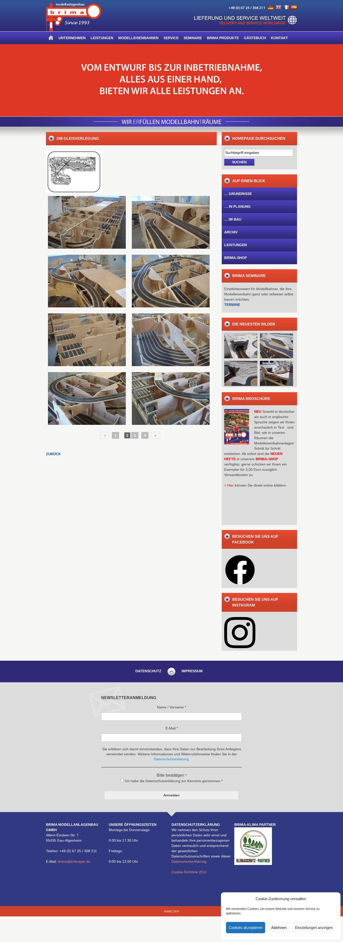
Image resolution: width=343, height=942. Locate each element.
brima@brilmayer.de (74, 861)
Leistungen (102, 38)
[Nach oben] (171, 675)
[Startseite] (51, 38)
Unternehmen (72, 38)
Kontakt (279, 38)
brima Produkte (223, 38)
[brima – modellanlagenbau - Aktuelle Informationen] (73, 30)
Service (171, 38)
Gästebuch (255, 38)
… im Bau (232, 219)
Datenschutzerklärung (189, 861)
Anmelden (171, 911)
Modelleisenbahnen (138, 38)
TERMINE (232, 305)
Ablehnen (279, 927)
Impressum (192, 671)
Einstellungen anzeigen (314, 927)
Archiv (231, 232)
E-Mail (171, 728)
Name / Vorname (171, 707)
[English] (278, 7)
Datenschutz (148, 671)
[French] (286, 7)
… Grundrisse (238, 194)
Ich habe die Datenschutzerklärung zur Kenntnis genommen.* (173, 781)
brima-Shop (235, 258)
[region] (171, 80)
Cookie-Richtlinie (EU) (189, 872)
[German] (271, 7)
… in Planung (237, 207)
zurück (53, 454)
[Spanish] (294, 7)
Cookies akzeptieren (245, 927)
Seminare (193, 38)
